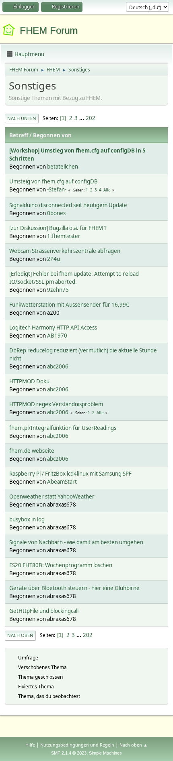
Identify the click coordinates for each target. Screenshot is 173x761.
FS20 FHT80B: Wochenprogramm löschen (60, 565)
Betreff (18, 135)
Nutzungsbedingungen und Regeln (77, 745)
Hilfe (30, 745)
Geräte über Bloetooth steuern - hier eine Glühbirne (74, 588)
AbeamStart (62, 481)
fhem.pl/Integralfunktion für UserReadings (62, 427)
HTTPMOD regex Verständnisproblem (56, 404)
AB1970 (57, 335)
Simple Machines (105, 753)
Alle (107, 190)
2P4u (53, 258)
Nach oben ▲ (133, 745)
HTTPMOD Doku (29, 381)
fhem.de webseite (31, 450)
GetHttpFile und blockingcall (43, 610)
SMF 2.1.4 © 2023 (68, 753)
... (82, 118)
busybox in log (27, 519)
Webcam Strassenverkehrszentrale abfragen (64, 250)
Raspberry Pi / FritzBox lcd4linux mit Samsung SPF (70, 473)
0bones (56, 213)
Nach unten (21, 118)
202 (90, 118)
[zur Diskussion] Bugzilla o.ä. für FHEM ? (58, 228)
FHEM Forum (49, 30)
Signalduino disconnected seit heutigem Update (68, 205)
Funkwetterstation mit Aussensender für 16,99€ (69, 304)
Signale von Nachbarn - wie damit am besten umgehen (76, 542)
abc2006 (57, 366)
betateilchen (62, 166)
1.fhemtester (63, 236)
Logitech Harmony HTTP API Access (53, 327)
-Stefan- (56, 189)
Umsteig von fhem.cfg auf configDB (53, 181)
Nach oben (20, 635)
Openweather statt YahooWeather (52, 496)
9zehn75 (58, 289)
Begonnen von (52, 135)
